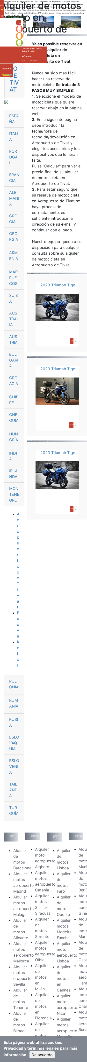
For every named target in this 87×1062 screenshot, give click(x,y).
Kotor (18, 653)
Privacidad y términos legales (31, 1048)
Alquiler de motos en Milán (42, 977)
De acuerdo (42, 1054)
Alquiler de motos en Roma (42, 1035)
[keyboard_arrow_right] (10, 75)
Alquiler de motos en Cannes (64, 978)
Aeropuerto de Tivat (18, 560)
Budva (18, 624)
